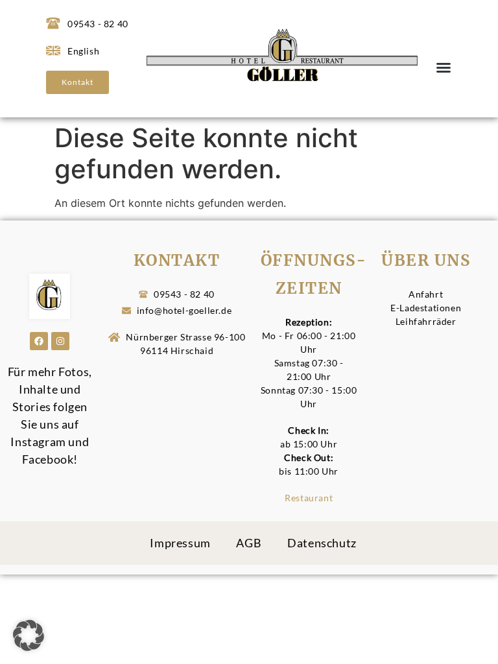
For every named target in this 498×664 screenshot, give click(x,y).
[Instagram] (60, 341)
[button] (443, 67)
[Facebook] (39, 341)
